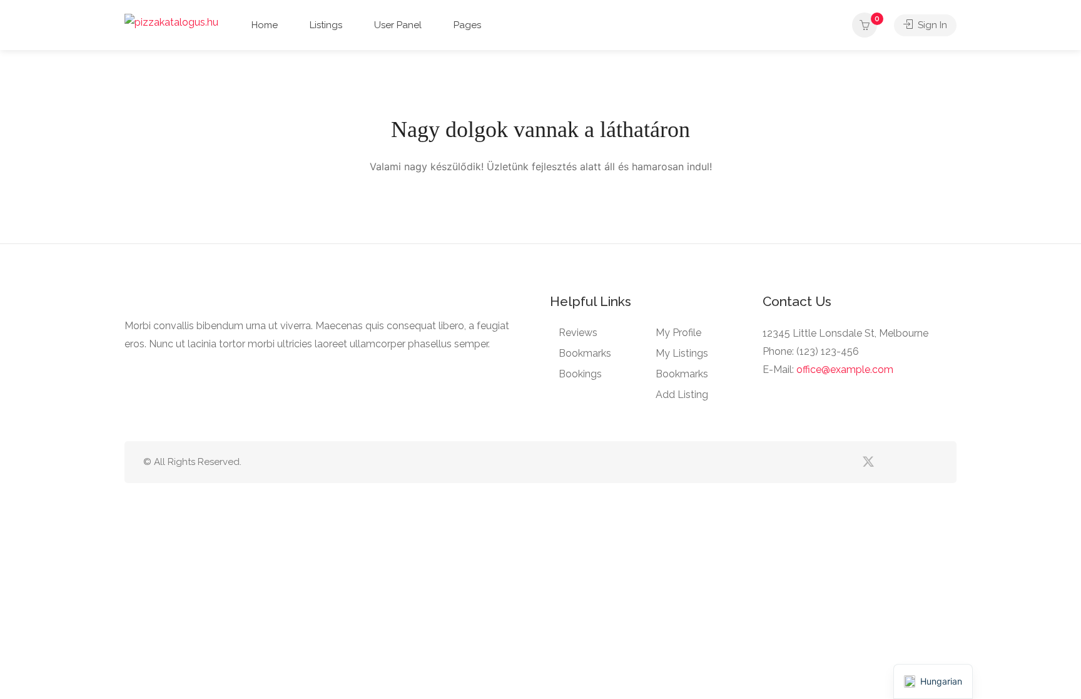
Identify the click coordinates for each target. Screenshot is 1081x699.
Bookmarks (585, 353)
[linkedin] (888, 462)
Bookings (580, 374)
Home (264, 25)
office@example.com (844, 369)
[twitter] (868, 462)
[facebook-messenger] (909, 462)
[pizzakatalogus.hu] (171, 22)
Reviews (578, 333)
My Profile (678, 333)
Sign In (931, 25)
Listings (326, 25)
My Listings (682, 353)
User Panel (398, 25)
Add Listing (682, 395)
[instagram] (930, 462)
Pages (467, 25)
